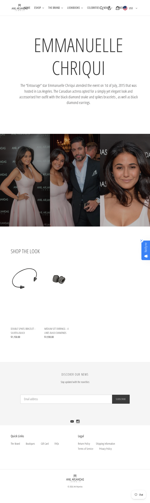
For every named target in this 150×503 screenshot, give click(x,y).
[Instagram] (78, 422)
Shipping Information (105, 443)
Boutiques (30, 443)
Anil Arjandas (78, 486)
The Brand (15, 443)
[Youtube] (72, 422)
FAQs (56, 443)
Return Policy (84, 443)
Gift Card (45, 443)
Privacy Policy (105, 449)
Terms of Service (85, 449)
